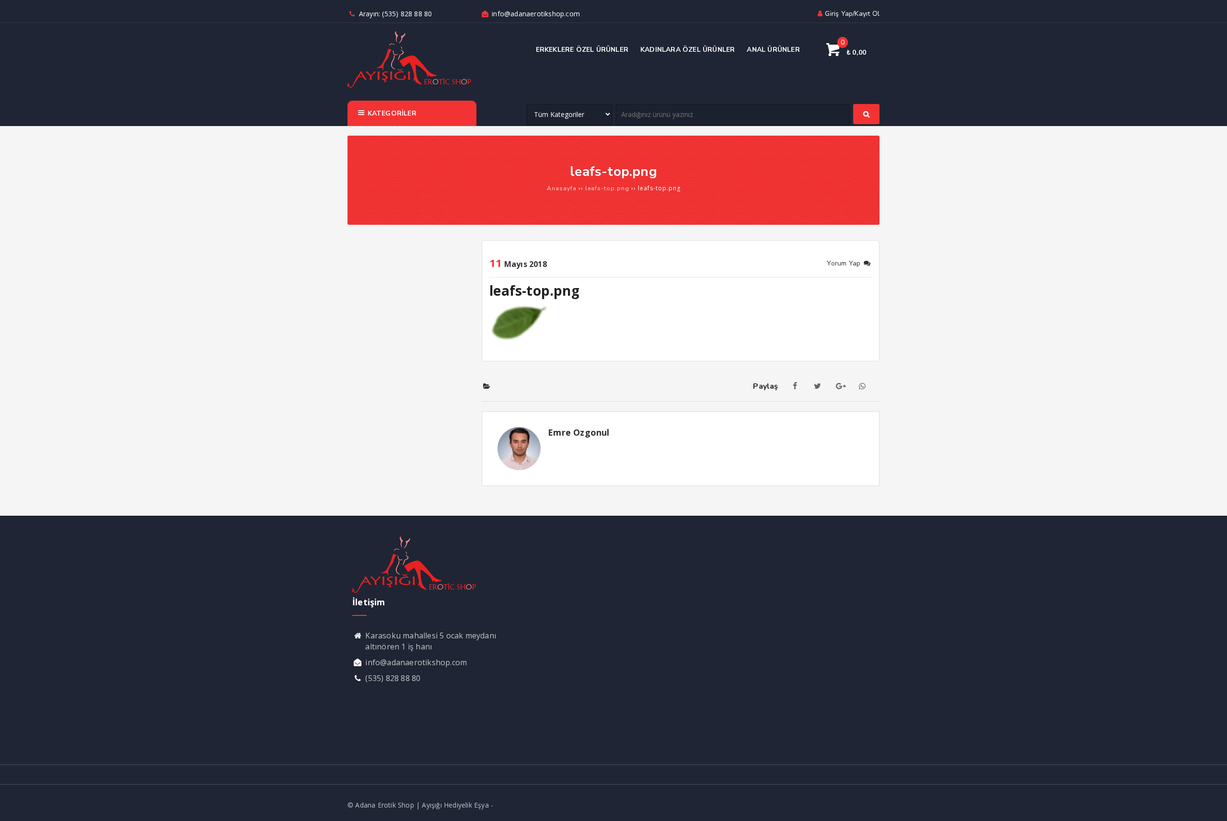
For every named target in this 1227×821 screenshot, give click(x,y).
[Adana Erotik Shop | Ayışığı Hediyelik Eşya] (409, 86)
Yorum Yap (844, 263)
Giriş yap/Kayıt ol (852, 13)
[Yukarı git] (1210, 804)
